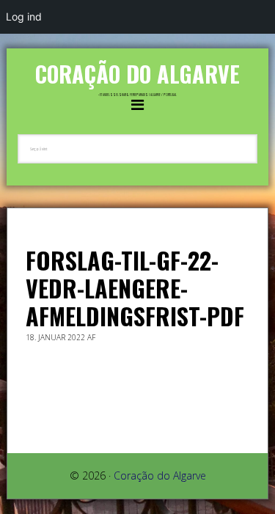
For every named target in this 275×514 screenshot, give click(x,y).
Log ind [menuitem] (24, 16)
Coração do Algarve (137, 73)
